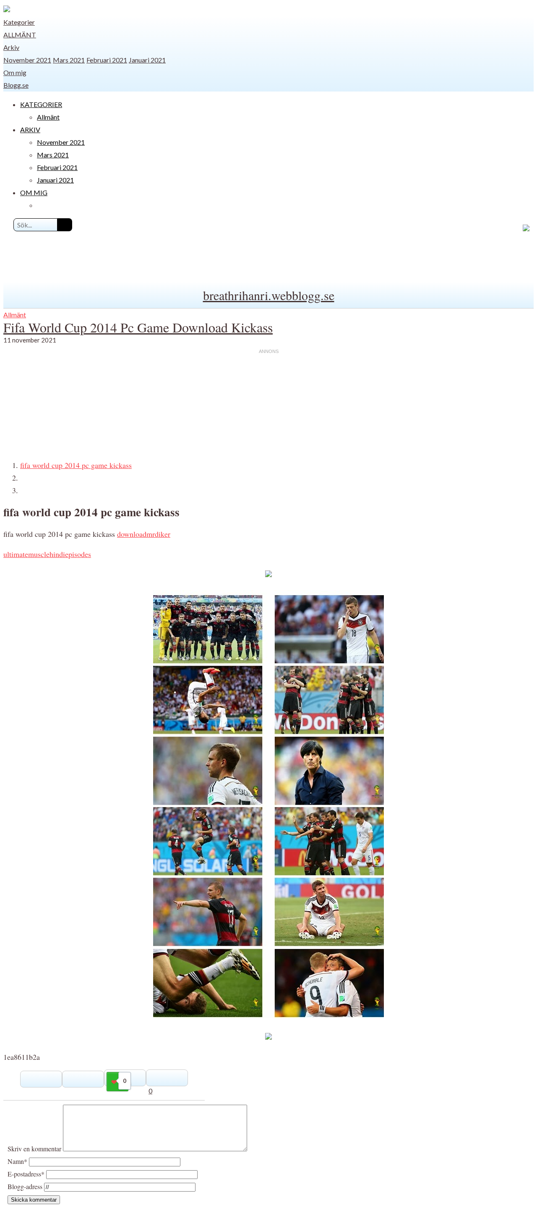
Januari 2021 (147, 60)
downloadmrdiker (143, 534)
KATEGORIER (41, 104)
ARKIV (30, 129)
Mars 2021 (69, 60)
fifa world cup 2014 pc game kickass (76, 465)
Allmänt (19, 35)
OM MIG (33, 192)
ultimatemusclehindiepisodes (47, 554)
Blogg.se (16, 85)
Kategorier (19, 22)
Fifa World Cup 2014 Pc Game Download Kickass (138, 327)
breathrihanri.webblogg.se (268, 295)
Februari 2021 (106, 60)
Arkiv (11, 47)
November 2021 (27, 60)
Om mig (14, 72)
